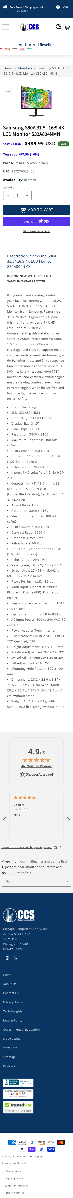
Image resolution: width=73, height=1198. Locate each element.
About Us (9, 984)
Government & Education (21, 1029)
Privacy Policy (13, 1002)
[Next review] (68, 820)
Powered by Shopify (14, 1163)
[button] (58, 27)
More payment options (36, 231)
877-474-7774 (13, 949)
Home (7, 975)
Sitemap (9, 1057)
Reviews (9, 1066)
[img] (36, 759)
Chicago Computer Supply (27, 1156)
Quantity (8, 187)
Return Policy (13, 1020)
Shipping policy (13, 1178)
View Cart (10, 1048)
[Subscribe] (66, 882)
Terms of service (14, 1192)
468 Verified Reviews (36, 766)
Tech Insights (13, 1011)
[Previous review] (4, 820)
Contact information (16, 1185)
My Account (11, 1038)
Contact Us (11, 993)
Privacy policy (12, 1171)
